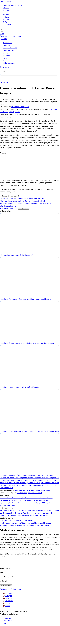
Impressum (7, 618)
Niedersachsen (8, 50)
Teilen (20, 208)
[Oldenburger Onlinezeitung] (10, 589)
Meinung (6, 55)
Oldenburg (7, 45)
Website (3, 581)
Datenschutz (7, 621)
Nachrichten (7, 43)
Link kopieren (25, 208)
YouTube (6, 19)
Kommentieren (12, 208)
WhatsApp (7, 25)
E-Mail (17, 112)
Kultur (5, 58)
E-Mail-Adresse (6, 577)
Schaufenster (10, 63)
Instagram (6, 17)
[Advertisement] (30, 166)
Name (3, 573)
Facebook (6, 14)
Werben (6, 8)
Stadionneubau (35, 490)
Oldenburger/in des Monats (13, 5)
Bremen (6, 53)
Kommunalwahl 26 (10, 48)
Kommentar (5, 569)
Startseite (3, 208)
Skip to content (5, 1)
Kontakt (6, 10)
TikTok (5, 22)
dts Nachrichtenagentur (20, 107)
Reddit (11, 112)
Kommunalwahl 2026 (22, 490)
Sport (5, 60)
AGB (4, 623)
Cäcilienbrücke (46, 490)
